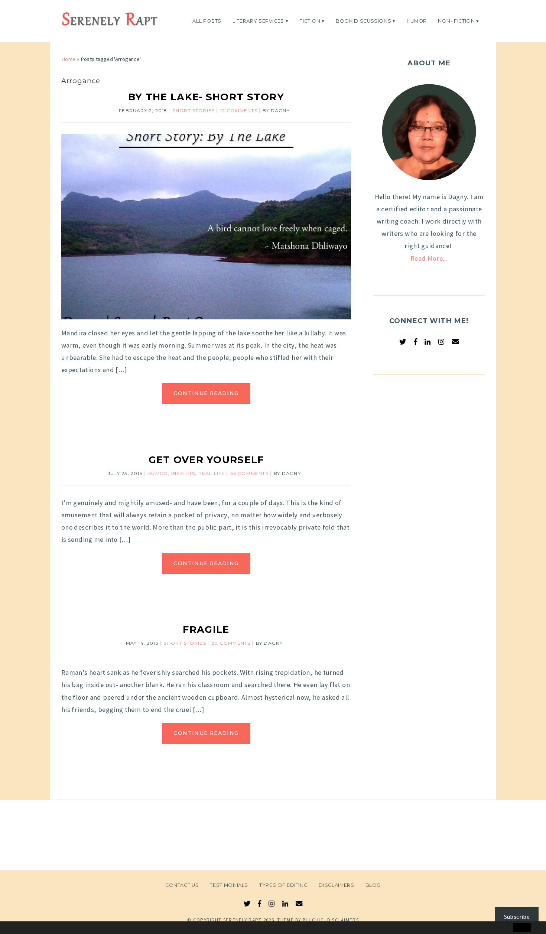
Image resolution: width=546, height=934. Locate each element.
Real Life (211, 473)
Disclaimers (336, 885)
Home (68, 59)
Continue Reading (205, 393)
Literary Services (258, 20)
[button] (21, 928)
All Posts (206, 20)
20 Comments (230, 643)
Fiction (310, 20)
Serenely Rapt (242, 920)
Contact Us (182, 885)
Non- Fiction (456, 20)
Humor (417, 20)
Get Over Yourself (206, 459)
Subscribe (517, 916)
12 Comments (238, 110)
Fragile (206, 629)
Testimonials (229, 885)
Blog (373, 885)
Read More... (429, 258)
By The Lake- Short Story (206, 96)
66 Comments (249, 473)
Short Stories (194, 110)
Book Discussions (363, 20)
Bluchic (313, 920)
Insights (183, 473)
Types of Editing (283, 885)
